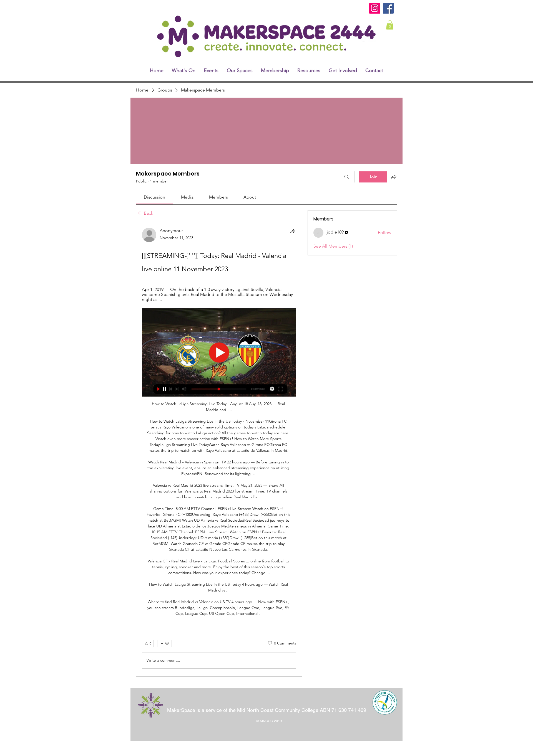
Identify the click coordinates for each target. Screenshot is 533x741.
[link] (390, 24)
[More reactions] (164, 643)
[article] (219, 449)
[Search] (346, 176)
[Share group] (393, 176)
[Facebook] (388, 8)
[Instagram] (374, 8)
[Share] (293, 231)
